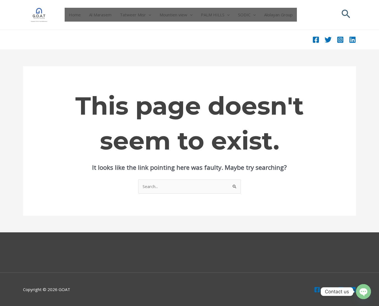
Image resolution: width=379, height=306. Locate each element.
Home (75, 14)
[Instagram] (340, 39)
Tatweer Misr (133, 14)
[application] (148, 15)
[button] (346, 14)
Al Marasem (100, 14)
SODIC (244, 14)
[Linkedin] (352, 39)
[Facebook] (315, 39)
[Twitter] (328, 39)
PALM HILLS (212, 14)
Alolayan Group (278, 14)
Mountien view (173, 14)
